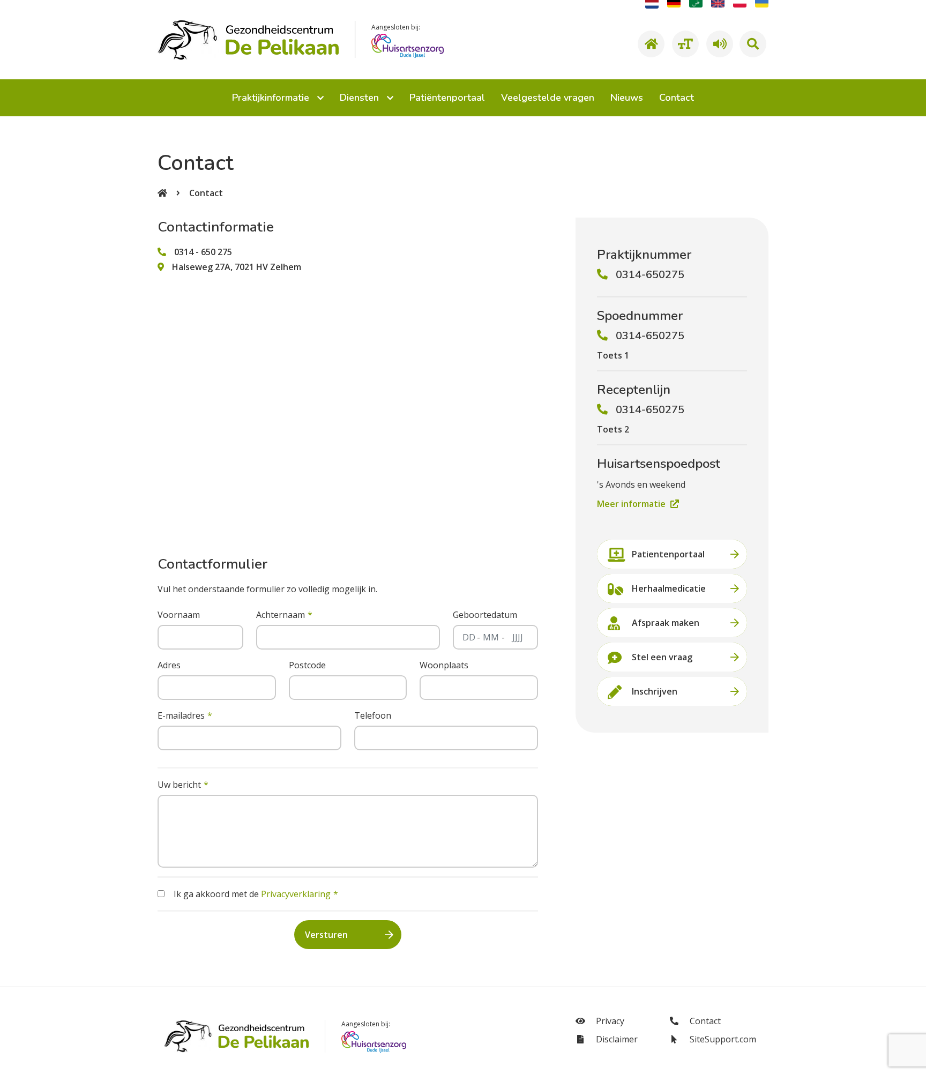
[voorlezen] (718, 44)
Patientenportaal (668, 554)
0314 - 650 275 (203, 252)
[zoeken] (753, 44)
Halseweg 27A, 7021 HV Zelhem (236, 267)
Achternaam (280, 615)
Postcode (307, 665)
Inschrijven (654, 691)
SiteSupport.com (722, 1039)
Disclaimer (616, 1039)
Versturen (326, 935)
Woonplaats (444, 665)
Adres (169, 665)
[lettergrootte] (684, 44)
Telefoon (372, 715)
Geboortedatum (485, 615)
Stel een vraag (662, 657)
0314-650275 (650, 274)
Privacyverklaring (296, 894)
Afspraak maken (665, 623)
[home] (649, 44)
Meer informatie (632, 504)
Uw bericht (179, 784)
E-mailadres (181, 715)
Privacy (609, 1021)
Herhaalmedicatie (669, 588)
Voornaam (179, 615)
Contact (206, 193)
